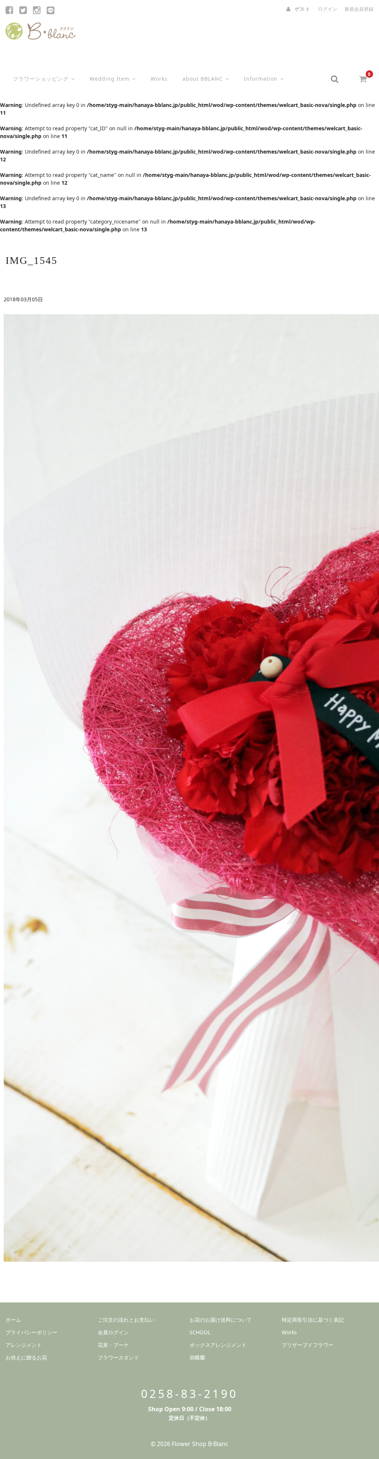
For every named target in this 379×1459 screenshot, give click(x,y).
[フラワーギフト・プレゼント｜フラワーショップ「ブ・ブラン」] (41, 29)
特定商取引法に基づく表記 (313, 1319)
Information (261, 78)
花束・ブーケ (113, 1344)
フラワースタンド (118, 1357)
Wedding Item (110, 78)
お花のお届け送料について (221, 1319)
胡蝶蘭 (197, 1357)
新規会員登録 (359, 9)
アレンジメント (24, 1344)
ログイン (327, 9)
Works (159, 78)
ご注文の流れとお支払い (126, 1319)
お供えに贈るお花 (26, 1357)
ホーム (13, 1319)
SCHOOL (200, 1332)
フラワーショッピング (40, 78)
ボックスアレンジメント (218, 1344)
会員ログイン (113, 1332)
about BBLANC (202, 78)
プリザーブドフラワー (307, 1344)
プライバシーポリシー (31, 1332)
